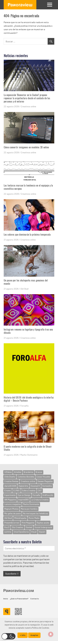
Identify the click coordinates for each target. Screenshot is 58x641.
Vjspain (42, 532)
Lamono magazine (12, 504)
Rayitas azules (43, 522)
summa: (7, 532)
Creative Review (11, 481)
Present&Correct (11, 522)
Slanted (29, 527)
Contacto (34, 598)
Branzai (39, 472)
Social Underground (43, 527)
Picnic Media (34, 518)
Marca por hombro (29, 509)
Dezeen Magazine (45, 481)
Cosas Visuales (43, 476)
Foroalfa (24, 405)
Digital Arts (23, 486)
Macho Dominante (31, 504)
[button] (8, 636)
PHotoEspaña (20, 518)
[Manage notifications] (50, 634)
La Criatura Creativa (40, 499)
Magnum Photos (11, 509)
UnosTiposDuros (21, 532)
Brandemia (28, 472)
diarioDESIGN (10, 486)
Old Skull (24, 288)
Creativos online (28, 106)
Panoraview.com (18, 590)
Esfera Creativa (28, 490)
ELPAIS (16, 490)
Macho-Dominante (28, 454)
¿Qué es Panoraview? (19, 598)
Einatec (7, 490)
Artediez (17, 472)
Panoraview (20, 4)
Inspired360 (23, 499)
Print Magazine (28, 522)
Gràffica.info (47, 495)
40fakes (8, 472)
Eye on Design (24, 495)
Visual (34, 532)
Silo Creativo (17, 527)
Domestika (47, 486)
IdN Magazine (10, 499)
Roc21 (7, 527)
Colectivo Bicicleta (26, 476)
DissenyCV (35, 486)
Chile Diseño (9, 476)
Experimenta (9, 495)
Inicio (5, 598)
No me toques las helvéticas (35, 513)
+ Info (22, 635)
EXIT (40, 490)
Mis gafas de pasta (12, 513)
